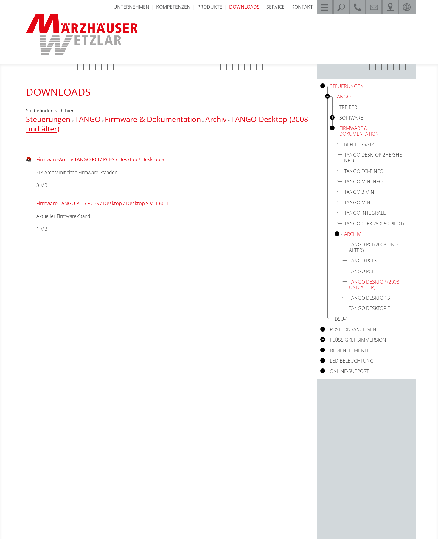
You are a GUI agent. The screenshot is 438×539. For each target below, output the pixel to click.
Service (275, 7)
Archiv (215, 119)
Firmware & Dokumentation (153, 119)
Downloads (244, 7)
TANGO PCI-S (363, 260)
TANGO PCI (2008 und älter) (373, 247)
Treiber (348, 107)
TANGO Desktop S (369, 298)
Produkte (209, 7)
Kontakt (302, 7)
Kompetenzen (173, 7)
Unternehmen (131, 7)
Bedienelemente (349, 350)
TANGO (87, 119)
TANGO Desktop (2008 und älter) (374, 284)
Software (351, 118)
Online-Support (349, 371)
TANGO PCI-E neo (363, 171)
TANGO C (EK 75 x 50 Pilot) (374, 223)
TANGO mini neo (363, 181)
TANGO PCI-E (363, 271)
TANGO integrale (365, 213)
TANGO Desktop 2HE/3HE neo (373, 157)
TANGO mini (358, 202)
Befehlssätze (360, 144)
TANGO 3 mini (359, 192)
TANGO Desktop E (369, 308)
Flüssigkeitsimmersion (358, 340)
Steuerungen (48, 119)
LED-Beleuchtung (352, 361)
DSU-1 (341, 319)
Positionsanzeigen (353, 329)
